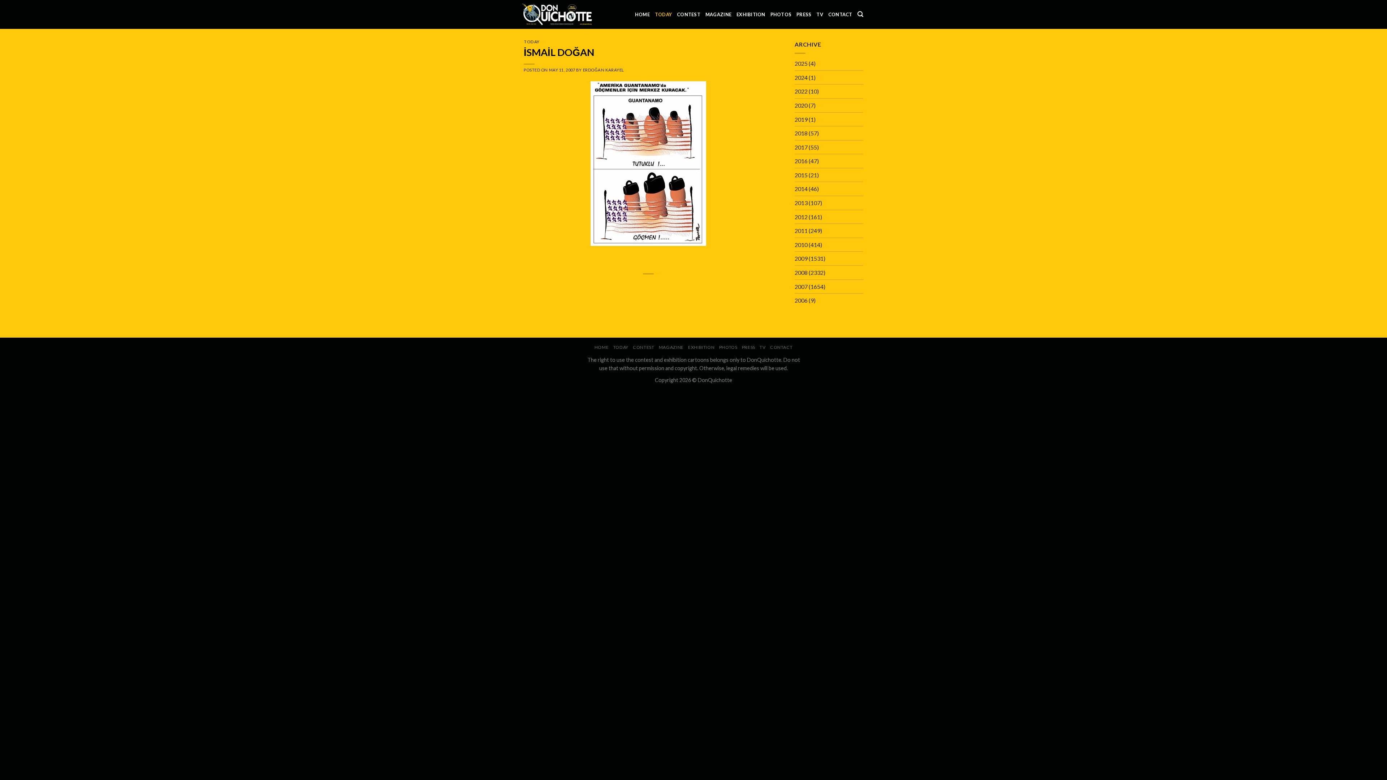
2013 (801, 202)
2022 (801, 91)
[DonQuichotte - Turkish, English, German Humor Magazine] (557, 14)
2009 (801, 258)
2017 (801, 147)
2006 (801, 300)
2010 (801, 244)
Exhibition (750, 14)
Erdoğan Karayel (603, 70)
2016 (801, 160)
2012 (801, 216)
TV (819, 14)
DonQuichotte (715, 380)
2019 (801, 119)
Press (803, 14)
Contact (840, 14)
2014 (801, 188)
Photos (781, 14)
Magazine (718, 14)
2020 (801, 105)
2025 (801, 63)
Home (642, 14)
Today (663, 14)
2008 (801, 272)
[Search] (860, 14)
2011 (801, 230)
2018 (801, 133)
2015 (801, 175)
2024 (801, 77)
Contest (688, 14)
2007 (801, 286)
